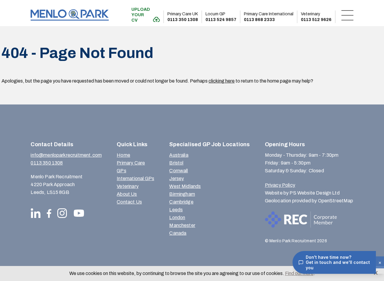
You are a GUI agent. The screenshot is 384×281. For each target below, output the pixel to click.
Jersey (176, 178)
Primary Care (131, 162)
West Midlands (185, 186)
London (177, 217)
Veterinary (128, 186)
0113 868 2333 (268, 17)
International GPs (135, 178)
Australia (178, 155)
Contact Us (129, 201)
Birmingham (182, 194)
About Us (127, 194)
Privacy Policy (280, 185)
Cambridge (181, 201)
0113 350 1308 (182, 17)
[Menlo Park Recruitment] (70, 15)
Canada (177, 233)
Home (123, 155)
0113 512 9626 (316, 17)
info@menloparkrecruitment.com (66, 155)
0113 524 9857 (221, 17)
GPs (121, 170)
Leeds (176, 209)
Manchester (182, 225)
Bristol (176, 162)
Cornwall (178, 170)
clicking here (221, 80)
